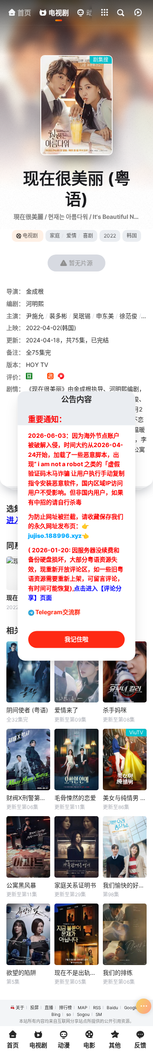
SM (99, 1014)
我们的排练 (118, 972)
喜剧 (88, 235)
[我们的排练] (125, 934)
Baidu (112, 1007)
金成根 (35, 291)
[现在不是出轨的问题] (76, 934)
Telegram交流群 (57, 612)
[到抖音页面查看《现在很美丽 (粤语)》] (40, 377)
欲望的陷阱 (21, 972)
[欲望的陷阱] (28, 934)
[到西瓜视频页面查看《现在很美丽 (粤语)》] (61, 377)
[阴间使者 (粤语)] (28, 672)
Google (131, 1007)
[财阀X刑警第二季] (28, 759)
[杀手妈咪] (125, 672)
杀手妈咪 (115, 709)
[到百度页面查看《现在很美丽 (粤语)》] (93, 377)
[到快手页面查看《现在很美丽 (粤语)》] (50, 377)
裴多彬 (58, 315)
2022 (110, 235)
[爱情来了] (76, 672)
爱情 (71, 235)
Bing (55, 1014)
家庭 (55, 235)
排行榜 (65, 1007)
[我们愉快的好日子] (125, 847)
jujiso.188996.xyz (55, 535)
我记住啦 (76, 639)
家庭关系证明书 (75, 885)
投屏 (34, 1007)
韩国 (132, 235)
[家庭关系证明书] (76, 847)
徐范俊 (128, 315)
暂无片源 (81, 262)
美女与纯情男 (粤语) (125, 797)
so (68, 1014)
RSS (97, 1007)
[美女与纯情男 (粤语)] (125, 759)
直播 (49, 1007)
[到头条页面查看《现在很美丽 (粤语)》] (82, 377)
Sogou (83, 1014)
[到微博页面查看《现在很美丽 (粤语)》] (71, 377)
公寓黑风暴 (21, 885)
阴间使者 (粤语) (27, 709)
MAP (82, 1007)
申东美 (105, 315)
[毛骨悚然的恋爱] (76, 759)
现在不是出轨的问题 (76, 972)
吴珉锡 (82, 315)
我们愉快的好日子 (125, 885)
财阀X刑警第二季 (28, 797)
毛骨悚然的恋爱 (75, 797)
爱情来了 (66, 709)
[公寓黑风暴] (28, 847)
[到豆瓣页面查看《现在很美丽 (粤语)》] (29, 377)
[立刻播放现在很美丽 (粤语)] (76, 105)
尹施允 (35, 315)
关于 (20, 1007)
